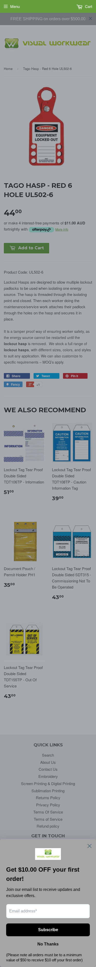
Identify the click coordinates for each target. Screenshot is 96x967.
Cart (88, 6)
